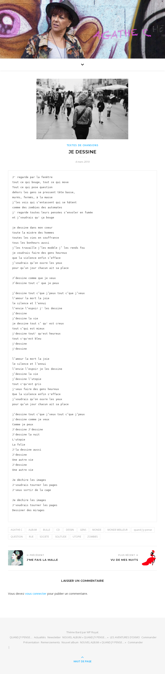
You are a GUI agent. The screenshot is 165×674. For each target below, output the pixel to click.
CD (58, 529)
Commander (149, 637)
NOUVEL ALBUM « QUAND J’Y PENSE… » (85, 637)
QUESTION (17, 536)
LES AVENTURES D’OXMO (125, 637)
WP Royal (92, 632)
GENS (83, 529)
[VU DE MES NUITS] (149, 557)
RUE (31, 536)
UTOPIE (77, 536)
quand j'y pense (143, 529)
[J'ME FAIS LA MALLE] (15, 557)
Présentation (31, 642)
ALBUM (33, 529)
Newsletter (54, 637)
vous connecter (35, 593)
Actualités (40, 637)
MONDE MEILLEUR (117, 529)
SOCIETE (44, 536)
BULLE (46, 529)
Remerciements (50, 642)
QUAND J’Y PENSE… (21, 637)
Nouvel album (70, 642)
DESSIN (70, 529)
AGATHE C (16, 529)
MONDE (96, 529)
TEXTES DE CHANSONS (83, 145)
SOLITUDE (60, 536)
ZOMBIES (92, 536)
